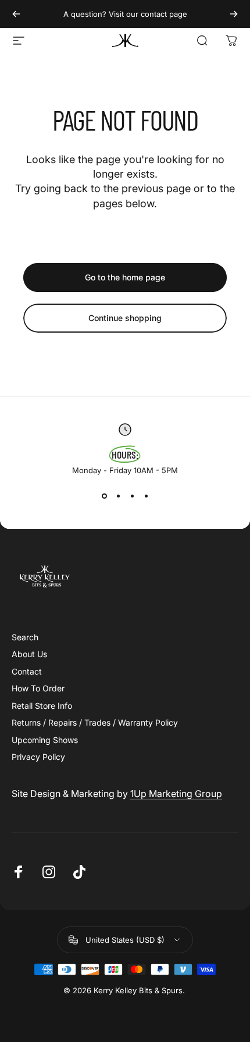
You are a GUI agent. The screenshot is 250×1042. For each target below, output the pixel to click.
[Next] (234, 14)
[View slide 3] (132, 496)
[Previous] (16, 14)
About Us (29, 654)
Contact (27, 671)
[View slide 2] (118, 496)
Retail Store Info (42, 706)
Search (25, 637)
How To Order (38, 688)
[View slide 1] (104, 496)
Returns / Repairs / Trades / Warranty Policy (95, 722)
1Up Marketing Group (176, 793)
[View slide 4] (146, 496)
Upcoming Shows (45, 740)
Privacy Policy (38, 757)
